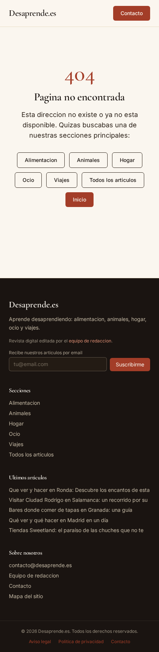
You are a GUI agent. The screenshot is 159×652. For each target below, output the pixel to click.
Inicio (79, 199)
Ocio (28, 180)
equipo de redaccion (90, 341)
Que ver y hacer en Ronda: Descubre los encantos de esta (79, 490)
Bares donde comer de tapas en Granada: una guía (70, 510)
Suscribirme (130, 364)
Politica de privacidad (81, 641)
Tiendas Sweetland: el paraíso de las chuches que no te (76, 530)
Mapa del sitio (26, 596)
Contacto (132, 13)
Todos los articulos (112, 180)
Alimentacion (41, 160)
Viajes (62, 180)
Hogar (127, 160)
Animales (88, 160)
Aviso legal (40, 641)
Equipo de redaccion (34, 575)
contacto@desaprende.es (40, 565)
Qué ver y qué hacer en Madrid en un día (58, 520)
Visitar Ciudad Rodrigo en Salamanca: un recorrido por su (78, 500)
